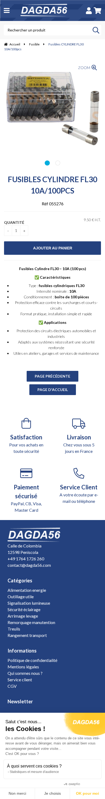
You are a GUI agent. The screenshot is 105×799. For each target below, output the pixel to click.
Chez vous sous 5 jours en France (78, 443)
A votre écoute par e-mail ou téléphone (79, 493)
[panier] (97, 10)
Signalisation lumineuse (29, 602)
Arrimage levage (23, 615)
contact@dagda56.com (29, 565)
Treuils (14, 628)
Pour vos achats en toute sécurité (26, 443)
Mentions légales (23, 666)
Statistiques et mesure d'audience (34, 772)
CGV (12, 686)
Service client (20, 679)
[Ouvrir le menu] (6, 10)
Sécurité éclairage (24, 609)
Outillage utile (21, 596)
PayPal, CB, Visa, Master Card (26, 498)
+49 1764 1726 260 (26, 558)
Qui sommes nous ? (25, 673)
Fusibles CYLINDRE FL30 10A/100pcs (52, 185)
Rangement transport (27, 635)
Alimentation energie (27, 590)
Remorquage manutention (31, 622)
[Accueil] (47, 10)
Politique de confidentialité (32, 660)
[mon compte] (89, 10)
